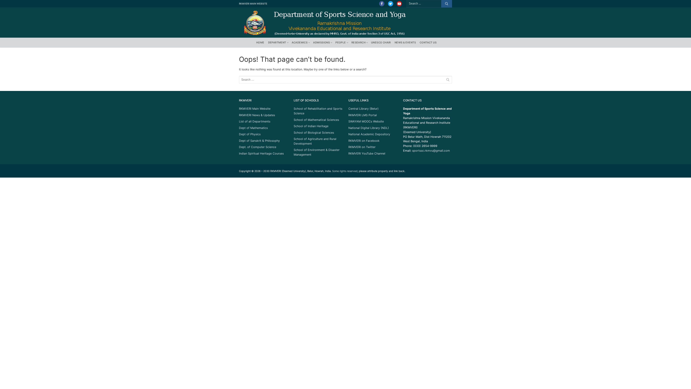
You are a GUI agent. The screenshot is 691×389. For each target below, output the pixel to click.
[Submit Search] (446, 4)
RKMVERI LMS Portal (362, 115)
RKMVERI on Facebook (364, 140)
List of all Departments (254, 121)
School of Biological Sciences (314, 132)
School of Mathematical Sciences (316, 120)
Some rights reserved (344, 171)
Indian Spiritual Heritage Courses (261, 153)
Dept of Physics (250, 134)
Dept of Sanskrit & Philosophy (259, 140)
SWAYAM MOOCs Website (366, 121)
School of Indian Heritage (311, 126)
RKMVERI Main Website (253, 3)
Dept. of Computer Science (257, 147)
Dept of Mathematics (253, 128)
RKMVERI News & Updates (257, 115)
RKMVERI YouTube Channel (366, 153)
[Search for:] (345, 80)
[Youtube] (399, 3)
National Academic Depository (369, 134)
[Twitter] (390, 3)
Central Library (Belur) (363, 108)
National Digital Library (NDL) (368, 128)
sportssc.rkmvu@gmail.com (431, 150)
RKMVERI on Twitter (362, 147)
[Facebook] (381, 3)
